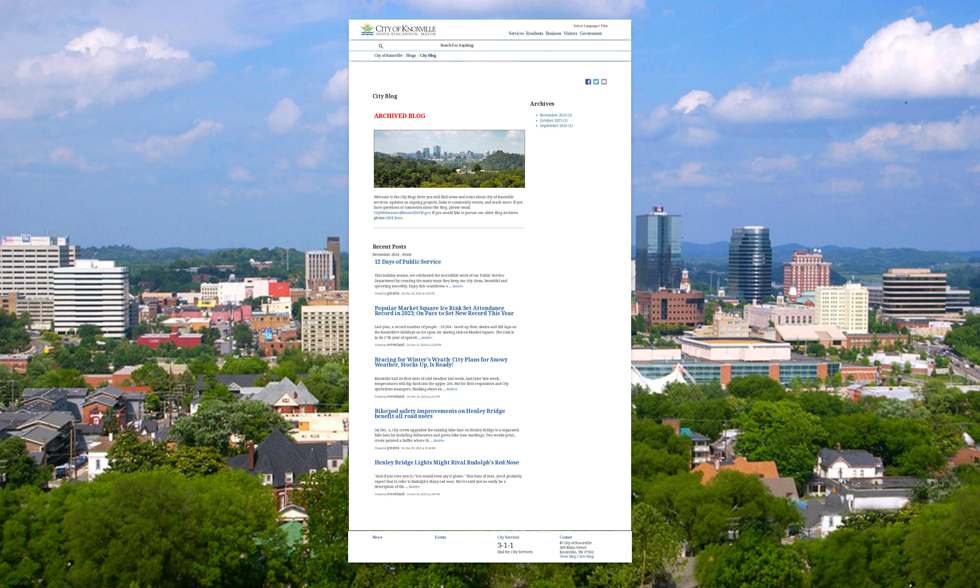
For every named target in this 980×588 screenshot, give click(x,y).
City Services (508, 537)
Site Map (586, 556)
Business (553, 33)
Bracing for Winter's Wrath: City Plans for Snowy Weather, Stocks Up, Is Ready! (441, 362)
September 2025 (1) (556, 126)
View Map (568, 556)
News (377, 537)
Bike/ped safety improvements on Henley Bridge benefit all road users (440, 414)
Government (591, 33)
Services (516, 33)
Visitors (570, 33)
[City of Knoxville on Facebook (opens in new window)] (606, 540)
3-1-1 (505, 545)
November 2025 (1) (556, 115)
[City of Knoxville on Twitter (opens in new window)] (606, 546)
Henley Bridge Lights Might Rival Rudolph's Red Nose (447, 463)
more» (457, 286)
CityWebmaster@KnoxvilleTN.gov (402, 213)
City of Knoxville (388, 55)
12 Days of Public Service (408, 262)
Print (604, 26)
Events (440, 537)
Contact (566, 537)
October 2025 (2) (553, 120)
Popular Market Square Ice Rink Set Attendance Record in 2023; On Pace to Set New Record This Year (444, 311)
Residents (534, 33)
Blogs (411, 55)
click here (394, 218)
